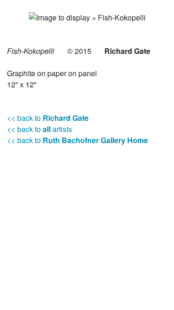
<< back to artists (39, 129)
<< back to (48, 117)
